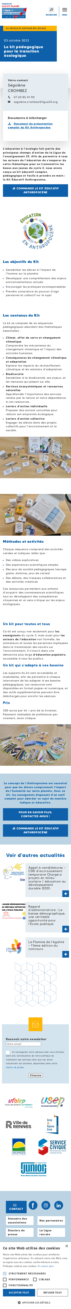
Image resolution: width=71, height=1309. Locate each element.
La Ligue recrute (45, 1232)
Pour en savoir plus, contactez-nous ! (35, 814)
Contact (16, 1209)
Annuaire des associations (17, 1220)
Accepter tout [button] (19, 1292)
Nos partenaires (51, 1220)
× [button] (66, 1246)
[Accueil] (15, 11)
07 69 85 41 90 (24, 97)
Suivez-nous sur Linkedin (58, 1205)
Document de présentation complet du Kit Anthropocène (30, 125)
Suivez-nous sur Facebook (33, 1205)
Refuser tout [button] (52, 1292)
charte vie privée (15, 1067)
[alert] (35, 1275)
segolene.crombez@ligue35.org (36, 102)
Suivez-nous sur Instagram (45, 1205)
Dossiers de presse (16, 1232)
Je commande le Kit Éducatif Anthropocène (35, 190)
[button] (35, 1302)
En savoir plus (46, 1266)
